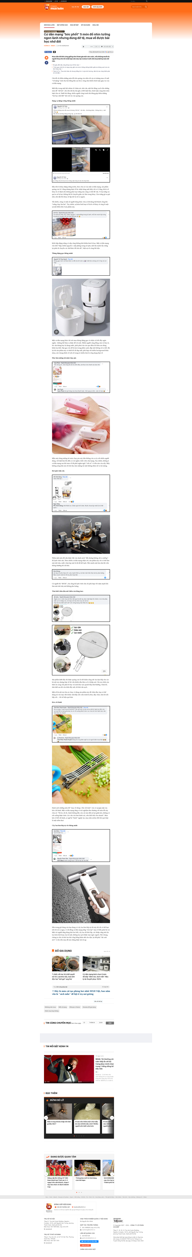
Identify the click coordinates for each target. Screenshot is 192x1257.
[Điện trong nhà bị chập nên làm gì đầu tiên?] (59, 1111)
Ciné (50, 1197)
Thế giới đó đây (109, 1197)
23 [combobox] (84, 1022)
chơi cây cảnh (97, 7)
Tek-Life (124, 1197)
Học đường (131, 1197)
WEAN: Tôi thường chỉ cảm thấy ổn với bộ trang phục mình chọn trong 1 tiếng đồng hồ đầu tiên (105, 1064)
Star (47, 1197)
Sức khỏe (118, 1197)
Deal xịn (95, 25)
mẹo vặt (86, 7)
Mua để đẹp (74, 25)
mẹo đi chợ (75, 7)
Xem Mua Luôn (49, 25)
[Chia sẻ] (46, 62)
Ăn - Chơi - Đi (90, 1197)
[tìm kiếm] (147, 1)
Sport (71, 1197)
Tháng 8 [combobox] (92, 1022)
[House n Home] (54, 31)
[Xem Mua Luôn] (57, 9)
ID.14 (56, 1)
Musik (55, 1197)
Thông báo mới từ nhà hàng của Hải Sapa (86, 1179)
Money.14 (139, 1197)
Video (145, 1197)
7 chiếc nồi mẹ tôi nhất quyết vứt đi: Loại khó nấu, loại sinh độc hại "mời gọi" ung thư (63, 976)
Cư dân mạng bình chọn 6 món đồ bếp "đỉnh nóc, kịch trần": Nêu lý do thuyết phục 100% (95, 976)
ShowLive (64, 1)
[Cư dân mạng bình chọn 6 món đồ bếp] (96, 963)
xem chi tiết (85, 1245)
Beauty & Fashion (63, 1197)
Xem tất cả (107, 951)
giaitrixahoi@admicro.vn (89, 1238)
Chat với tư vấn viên (90, 1241)
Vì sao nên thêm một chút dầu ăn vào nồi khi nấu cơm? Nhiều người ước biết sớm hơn (86, 1124)
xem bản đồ (49, 1229)
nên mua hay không (52, 1011)
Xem (109, 1023)
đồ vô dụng (63, 1007)
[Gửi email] (54, 52)
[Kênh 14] (49, 1207)
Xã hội (83, 1197)
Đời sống (77, 1197)
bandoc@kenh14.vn (80, 1207)
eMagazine (49, 1)
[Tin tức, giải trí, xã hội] (47, 7)
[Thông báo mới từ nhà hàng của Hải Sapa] (87, 1168)
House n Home (75, 1007)
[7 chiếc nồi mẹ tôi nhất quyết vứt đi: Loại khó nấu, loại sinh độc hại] (65, 963)
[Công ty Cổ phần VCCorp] (118, 1220)
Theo (81, 987)
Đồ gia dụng (85, 25)
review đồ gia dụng (90, 1007)
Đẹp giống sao (62, 25)
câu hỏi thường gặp (63, 1207)
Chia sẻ (48, 52)
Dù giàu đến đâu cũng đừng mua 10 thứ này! (66, 65)
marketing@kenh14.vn (88, 1230)
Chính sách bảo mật (88, 1249)
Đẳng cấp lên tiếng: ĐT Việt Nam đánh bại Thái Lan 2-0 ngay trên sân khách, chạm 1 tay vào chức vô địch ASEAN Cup (58, 1182)
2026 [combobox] (100, 1022)
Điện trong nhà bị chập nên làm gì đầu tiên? (59, 1123)
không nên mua (51, 1007)
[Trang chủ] (46, 58)
